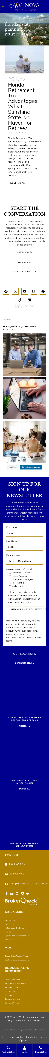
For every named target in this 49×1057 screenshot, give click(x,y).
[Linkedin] (29, 300)
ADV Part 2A (10, 920)
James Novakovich (12, 979)
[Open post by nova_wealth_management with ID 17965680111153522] (24, 442)
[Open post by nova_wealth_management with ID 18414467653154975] (24, 354)
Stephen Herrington (12, 999)
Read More (17, 183)
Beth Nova (21, 133)
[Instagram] (34, 291)
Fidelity (8, 932)
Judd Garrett (10, 991)
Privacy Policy (22, 1030)
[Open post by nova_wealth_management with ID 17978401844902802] (24, 398)
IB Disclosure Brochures (14, 928)
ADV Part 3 (9, 924)
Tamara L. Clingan (12, 987)
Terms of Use (32, 1030)
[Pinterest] (43, 291)
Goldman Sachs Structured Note (17, 960)
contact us (24, 262)
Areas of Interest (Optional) (19, 569)
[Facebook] (6, 291)
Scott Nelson (10, 995)
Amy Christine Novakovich (15, 983)
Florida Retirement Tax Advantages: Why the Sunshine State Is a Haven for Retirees (23, 106)
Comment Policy (9, 1030)
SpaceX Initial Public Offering (16, 956)
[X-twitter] (15, 291)
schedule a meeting (24, 272)
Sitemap (42, 1030)
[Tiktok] (20, 300)
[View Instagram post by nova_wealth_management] (43, 372)
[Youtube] (24, 291)
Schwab (8, 940)
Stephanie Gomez (12, 1003)
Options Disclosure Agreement (17, 936)
